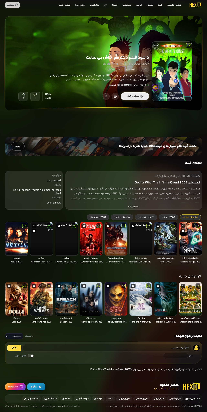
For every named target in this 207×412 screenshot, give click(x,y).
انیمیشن (126, 5)
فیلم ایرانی (159, 399)
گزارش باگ (10, 406)
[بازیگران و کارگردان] (115, 96)
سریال (150, 5)
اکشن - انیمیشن (146, 217)
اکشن (144, 69)
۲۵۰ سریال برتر (31, 399)
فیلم (160, 5)
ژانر (105, 5)
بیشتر (68, 80)
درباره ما (34, 406)
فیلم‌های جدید (190, 276)
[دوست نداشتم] (35, 95)
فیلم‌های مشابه (190, 217)
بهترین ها (80, 5)
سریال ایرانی (124, 399)
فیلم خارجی (175, 399)
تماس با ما (23, 406)
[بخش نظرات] (106, 96)
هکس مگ (65, 5)
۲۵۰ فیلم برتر (50, 399)
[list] (103, 243)
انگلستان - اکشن (122, 217)
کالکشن (94, 5)
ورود (17, 146)
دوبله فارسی (82, 399)
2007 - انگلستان (98, 217)
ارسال (14, 348)
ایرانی (139, 5)
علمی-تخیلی (114, 69)
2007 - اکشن (168, 217)
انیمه (114, 5)
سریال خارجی (142, 399)
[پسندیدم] (23, 95)
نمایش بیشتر (133, 206)
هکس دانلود (174, 5)
